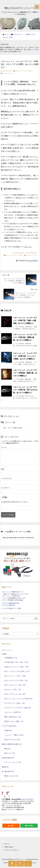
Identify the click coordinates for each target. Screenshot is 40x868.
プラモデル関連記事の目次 (11, 603)
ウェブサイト (5, 488)
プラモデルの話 (9, 726)
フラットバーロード (12, 762)
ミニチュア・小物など (13, 735)
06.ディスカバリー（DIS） (15, 685)
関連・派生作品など (12, 717)
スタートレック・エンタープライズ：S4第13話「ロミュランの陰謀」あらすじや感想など (25, 356)
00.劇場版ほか (10, 658)
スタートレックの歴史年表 (11, 596)
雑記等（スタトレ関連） (13, 721)
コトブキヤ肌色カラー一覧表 (11, 608)
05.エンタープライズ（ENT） (24, 71)
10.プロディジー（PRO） (14, 703)
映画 (7, 749)
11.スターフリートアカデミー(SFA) (17, 708)
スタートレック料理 (12, 712)
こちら (29, 247)
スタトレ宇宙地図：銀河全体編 (12, 600)
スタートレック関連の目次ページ (13, 592)
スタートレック (18, 34)
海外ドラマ (9, 753)
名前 (2, 469)
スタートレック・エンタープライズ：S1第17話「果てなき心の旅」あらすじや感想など (25, 390)
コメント (4, 447)
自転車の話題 (8, 758)
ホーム (6, 34)
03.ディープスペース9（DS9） (17, 671)
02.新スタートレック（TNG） (16, 667)
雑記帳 (5, 767)
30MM (8, 730)
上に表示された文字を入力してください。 (15, 502)
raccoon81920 (32, 261)
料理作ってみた (11, 776)
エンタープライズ (8, 73)
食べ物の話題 (8, 771)
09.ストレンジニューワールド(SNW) (18, 699)
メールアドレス (6, 478)
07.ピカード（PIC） (12, 689)
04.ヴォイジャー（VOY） (15, 676)
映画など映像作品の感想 (11, 744)
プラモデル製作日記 (8, 605)
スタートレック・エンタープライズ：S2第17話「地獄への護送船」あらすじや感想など (25, 320)
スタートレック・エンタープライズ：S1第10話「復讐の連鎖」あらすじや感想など (25, 337)
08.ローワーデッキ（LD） (14, 694)
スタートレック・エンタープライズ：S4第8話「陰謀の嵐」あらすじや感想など (25, 373)
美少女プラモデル (12, 739)
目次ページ (32, 49)
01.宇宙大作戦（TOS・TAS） (16, 662)
